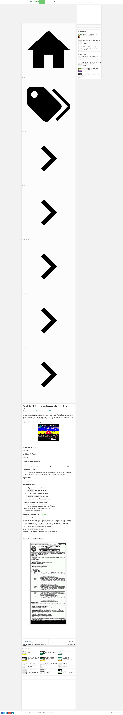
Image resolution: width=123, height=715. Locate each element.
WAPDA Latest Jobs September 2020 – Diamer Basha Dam (68, 665)
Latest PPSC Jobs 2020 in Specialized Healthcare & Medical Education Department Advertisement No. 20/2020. (34, 644)
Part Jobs (73, 1)
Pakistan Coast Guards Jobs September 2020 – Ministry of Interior (50, 671)
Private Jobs (49, 1)
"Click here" (45, 514)
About (112, 712)
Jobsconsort (54, 712)
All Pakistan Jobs (80, 1)
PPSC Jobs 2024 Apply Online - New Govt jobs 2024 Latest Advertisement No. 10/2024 (91, 42)
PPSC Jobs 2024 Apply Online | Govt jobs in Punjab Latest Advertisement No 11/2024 (91, 48)
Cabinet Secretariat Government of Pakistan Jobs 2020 (32, 665)
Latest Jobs (35, 410)
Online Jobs (66, 1)
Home (42, 1)
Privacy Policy (116, 712)
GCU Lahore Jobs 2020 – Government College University (50, 658)
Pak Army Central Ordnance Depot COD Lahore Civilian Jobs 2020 (33, 658)
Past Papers (89, 1)
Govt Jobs (30, 410)
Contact (120, 712)
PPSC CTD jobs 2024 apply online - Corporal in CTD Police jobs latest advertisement (90, 36)
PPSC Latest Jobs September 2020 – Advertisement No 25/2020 (68, 671)
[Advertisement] (48, 14)
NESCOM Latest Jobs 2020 (68, 651)
